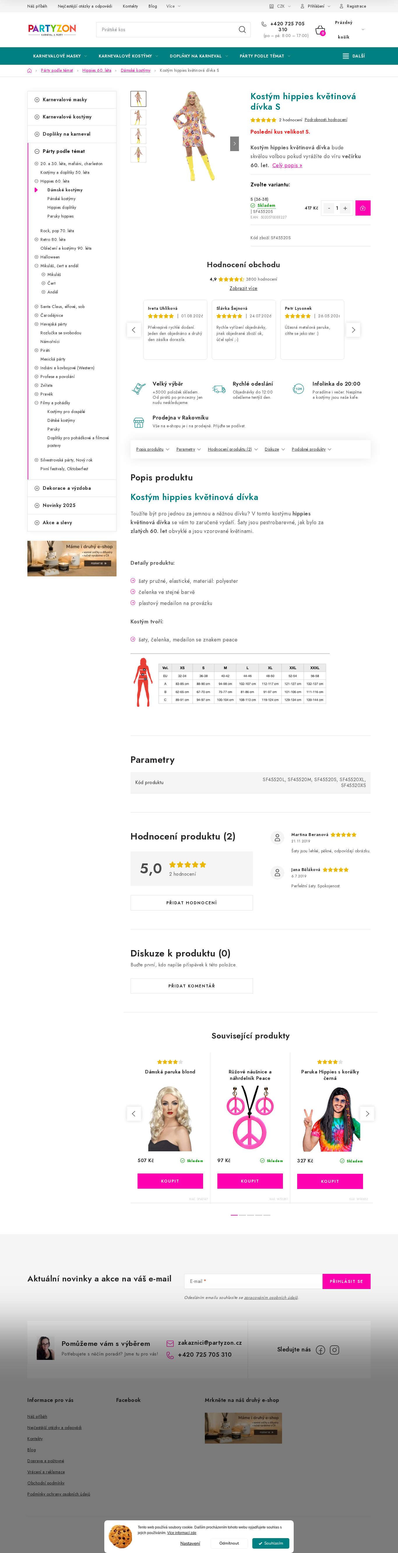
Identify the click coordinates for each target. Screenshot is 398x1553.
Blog (153, 6)
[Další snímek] (234, 144)
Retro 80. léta (53, 239)
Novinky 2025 (59, 505)
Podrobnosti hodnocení (326, 120)
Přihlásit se (346, 1281)
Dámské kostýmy (64, 190)
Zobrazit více (244, 288)
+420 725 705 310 (287, 27)
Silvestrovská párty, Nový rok (66, 460)
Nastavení (190, 1543)
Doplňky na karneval (67, 134)
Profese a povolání (57, 376)
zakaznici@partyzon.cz (210, 1343)
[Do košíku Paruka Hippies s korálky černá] (330, 1181)
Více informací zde (181, 1533)
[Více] (354, 56)
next (367, 1114)
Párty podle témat (64, 151)
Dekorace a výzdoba (67, 488)
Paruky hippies (60, 216)
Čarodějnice (51, 315)
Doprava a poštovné (45, 1461)
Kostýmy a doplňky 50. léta (64, 172)
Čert (51, 283)
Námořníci (50, 341)
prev (134, 1114)
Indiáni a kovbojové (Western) (67, 368)
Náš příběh (37, 6)
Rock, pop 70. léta (57, 231)
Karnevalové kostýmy (67, 116)
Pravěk (46, 394)
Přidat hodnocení (191, 903)
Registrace (356, 6)
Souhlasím (273, 1543)
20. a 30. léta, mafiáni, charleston (71, 164)
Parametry (186, 449)
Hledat (242, 29)
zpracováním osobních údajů (271, 1297)
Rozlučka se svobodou (60, 333)
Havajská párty (53, 324)
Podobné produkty (308, 449)
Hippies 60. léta (54, 181)
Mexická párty (53, 359)
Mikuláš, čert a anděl (59, 266)
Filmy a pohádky (55, 403)
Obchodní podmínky (46, 1483)
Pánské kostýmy (61, 199)
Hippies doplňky (61, 207)
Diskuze (272, 449)
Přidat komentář (191, 986)
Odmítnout (229, 1543)
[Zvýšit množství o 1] (345, 208)
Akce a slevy (57, 522)
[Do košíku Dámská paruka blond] (170, 1181)
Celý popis (285, 165)
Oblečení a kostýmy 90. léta (66, 248)
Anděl (52, 292)
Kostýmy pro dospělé (66, 412)
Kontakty (130, 6)
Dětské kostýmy (61, 420)
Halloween (50, 257)
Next (353, 330)
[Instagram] (334, 1350)
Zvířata (46, 385)
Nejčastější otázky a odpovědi (85, 6)
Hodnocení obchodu (243, 264)
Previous (134, 330)
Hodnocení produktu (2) (230, 449)
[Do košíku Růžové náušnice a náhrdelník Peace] (250, 1181)
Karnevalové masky (65, 99)
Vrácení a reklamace (46, 1472)
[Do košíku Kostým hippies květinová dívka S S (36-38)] (363, 208)
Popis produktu (149, 449)
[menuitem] (60, 56)
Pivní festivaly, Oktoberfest (64, 469)
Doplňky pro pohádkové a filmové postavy (78, 441)
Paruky (53, 429)
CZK (281, 6)
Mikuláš (54, 274)
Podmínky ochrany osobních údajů (58, 1494)
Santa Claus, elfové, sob (62, 306)
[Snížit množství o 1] (329, 208)
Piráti (45, 350)
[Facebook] (320, 1350)
